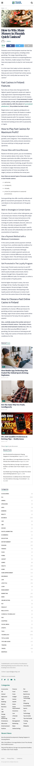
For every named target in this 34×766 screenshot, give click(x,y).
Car (2, 521)
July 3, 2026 (4, 409)
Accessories (5, 493)
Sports (3, 628)
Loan (2, 586)
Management (5, 590)
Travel (3, 648)
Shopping (4, 621)
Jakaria (9, 41)
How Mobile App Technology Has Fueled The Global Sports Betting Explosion (14, 372)
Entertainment (6, 542)
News (3, 597)
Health (3, 566)
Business (4, 517)
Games (3, 562)
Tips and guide (5, 641)
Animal (3, 500)
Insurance (4, 576)
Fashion (3, 545)
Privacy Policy (10, 758)
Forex (3, 555)
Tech (2, 631)
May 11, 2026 (4, 441)
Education (4, 538)
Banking (3, 511)
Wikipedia (4, 652)
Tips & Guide (5, 638)
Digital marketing (7, 531)
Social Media (5, 624)
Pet (2, 603)
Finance (3, 548)
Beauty (3, 514)
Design (3, 528)
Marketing (4, 593)
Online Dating (5, 600)
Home (2, 8)
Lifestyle (4, 583)
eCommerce (4, 535)
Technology (5, 634)
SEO (2, 617)
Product (4, 607)
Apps (2, 507)
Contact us (19, 758)
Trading (3, 645)
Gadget (3, 559)
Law (2, 579)
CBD (2, 524)
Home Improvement (7, 573)
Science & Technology (8, 614)
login (6, 446)
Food (3, 552)
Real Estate (5, 610)
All (6, 8)
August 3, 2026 (5, 377)
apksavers (4, 504)
